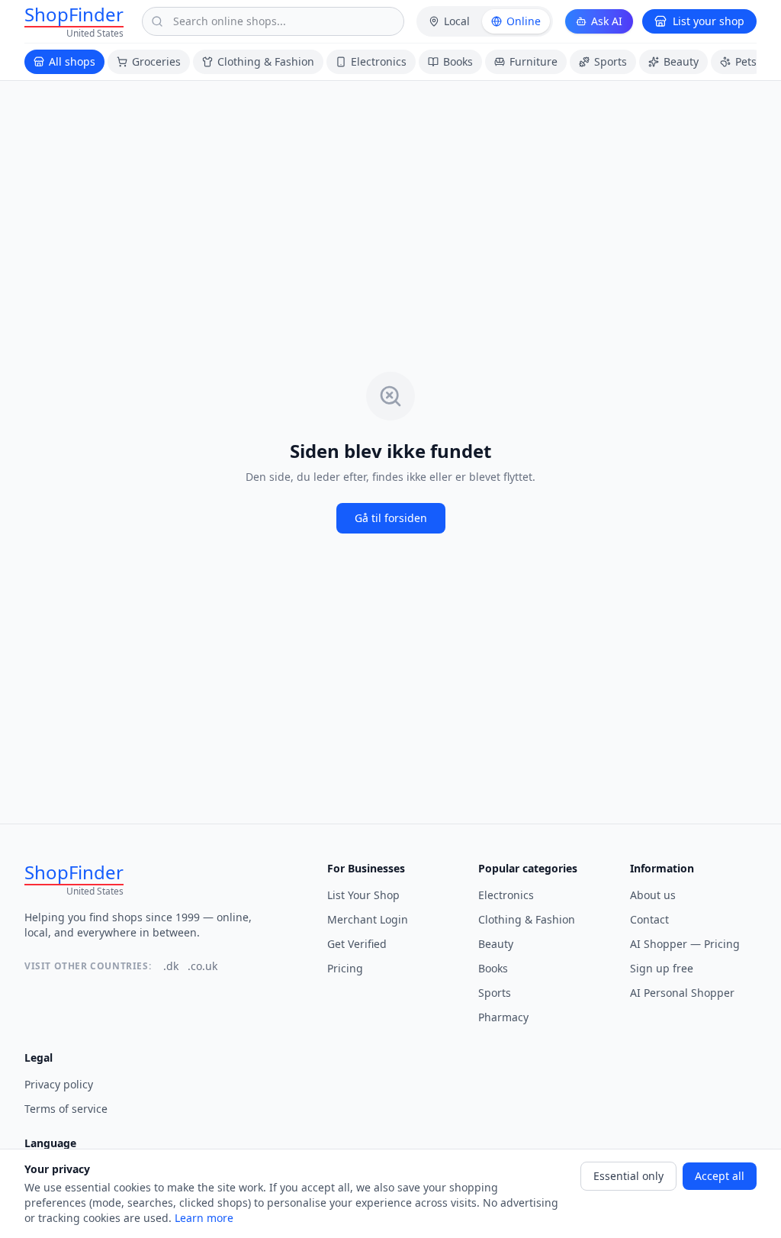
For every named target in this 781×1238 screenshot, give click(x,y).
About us (653, 895)
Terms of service (66, 1108)
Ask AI (606, 21)
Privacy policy (58, 1084)
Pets (746, 61)
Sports (610, 61)
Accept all (719, 1176)
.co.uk (202, 966)
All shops (72, 61)
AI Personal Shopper (682, 992)
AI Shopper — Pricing (685, 944)
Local (457, 21)
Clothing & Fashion (265, 61)
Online (523, 21)
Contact (649, 919)
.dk (170, 966)
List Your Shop (363, 895)
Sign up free (661, 968)
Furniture (533, 61)
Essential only (628, 1176)
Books (458, 61)
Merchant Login (367, 919)
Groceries (156, 61)
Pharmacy (503, 1017)
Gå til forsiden (391, 518)
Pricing (345, 968)
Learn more (204, 1218)
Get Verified (357, 944)
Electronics (379, 61)
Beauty (681, 61)
